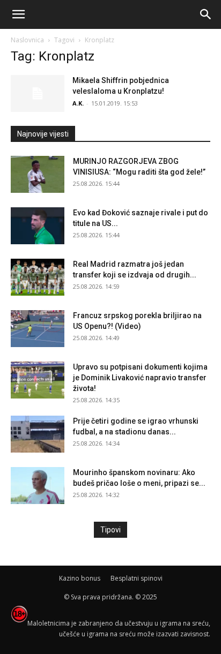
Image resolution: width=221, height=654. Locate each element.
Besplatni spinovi (136, 578)
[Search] (206, 14)
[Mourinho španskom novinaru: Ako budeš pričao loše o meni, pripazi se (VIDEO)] (37, 485)
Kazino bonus (79, 578)
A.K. (78, 103)
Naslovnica (27, 39)
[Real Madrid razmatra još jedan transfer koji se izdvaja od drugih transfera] (37, 277)
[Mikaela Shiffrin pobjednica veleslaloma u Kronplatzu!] (37, 93)
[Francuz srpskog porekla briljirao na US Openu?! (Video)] (37, 328)
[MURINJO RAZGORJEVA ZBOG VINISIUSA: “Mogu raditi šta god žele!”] (37, 174)
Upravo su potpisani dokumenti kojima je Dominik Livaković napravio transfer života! (140, 378)
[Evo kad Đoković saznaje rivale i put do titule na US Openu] (37, 225)
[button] (18, 14)
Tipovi (110, 529)
